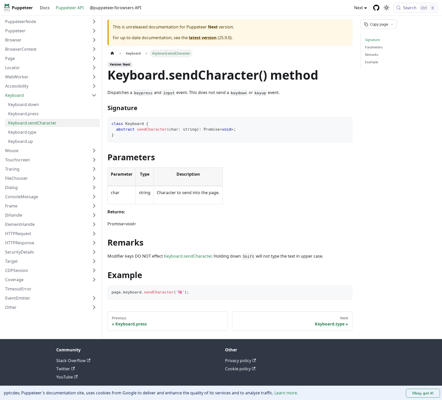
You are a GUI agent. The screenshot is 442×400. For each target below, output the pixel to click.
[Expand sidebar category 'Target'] (94, 261)
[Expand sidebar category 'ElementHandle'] (94, 224)
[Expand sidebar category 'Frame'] (94, 206)
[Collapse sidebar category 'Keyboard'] (94, 95)
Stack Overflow (71, 360)
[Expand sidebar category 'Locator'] (94, 68)
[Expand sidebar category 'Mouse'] (94, 150)
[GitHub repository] (376, 8)
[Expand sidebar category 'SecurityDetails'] (94, 252)
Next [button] (358, 7)
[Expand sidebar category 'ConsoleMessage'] (94, 197)
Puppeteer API (70, 7)
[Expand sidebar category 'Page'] (94, 58)
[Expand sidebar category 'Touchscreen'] (94, 160)
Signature (372, 39)
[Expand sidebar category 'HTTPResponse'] (94, 243)
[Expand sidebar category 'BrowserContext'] (94, 49)
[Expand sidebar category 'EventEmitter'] (94, 298)
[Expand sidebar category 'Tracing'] (94, 169)
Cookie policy (238, 369)
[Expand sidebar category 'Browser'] (94, 40)
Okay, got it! (423, 393)
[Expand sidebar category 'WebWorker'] (94, 77)
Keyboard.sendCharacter (188, 256)
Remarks (371, 54)
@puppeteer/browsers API (115, 7)
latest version (203, 37)
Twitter (63, 369)
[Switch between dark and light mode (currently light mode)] (386, 8)
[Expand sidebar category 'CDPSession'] (94, 270)
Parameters (374, 47)
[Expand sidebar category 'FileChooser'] (94, 178)
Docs (45, 7)
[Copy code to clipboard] (346, 123)
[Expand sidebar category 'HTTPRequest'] (94, 233)
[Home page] (112, 53)
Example (371, 62)
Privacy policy (238, 360)
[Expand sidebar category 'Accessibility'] (94, 86)
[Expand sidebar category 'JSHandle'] (94, 215)
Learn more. (286, 393)
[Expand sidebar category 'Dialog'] (94, 187)
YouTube (64, 377)
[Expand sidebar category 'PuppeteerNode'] (94, 21)
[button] (51, 31)
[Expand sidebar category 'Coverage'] (94, 280)
